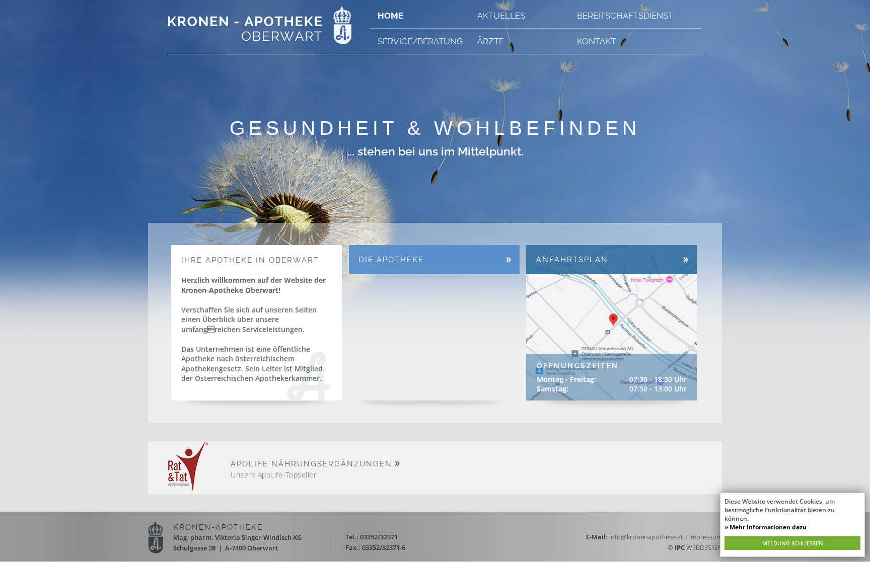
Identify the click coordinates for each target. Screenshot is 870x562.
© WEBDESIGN (695, 547)
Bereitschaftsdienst (625, 16)
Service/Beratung (420, 41)
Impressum (705, 536)
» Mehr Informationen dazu (765, 527)
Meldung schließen (792, 543)
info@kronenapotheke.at (646, 536)
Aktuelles (501, 16)
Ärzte (490, 41)
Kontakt (596, 41)
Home (390, 16)
